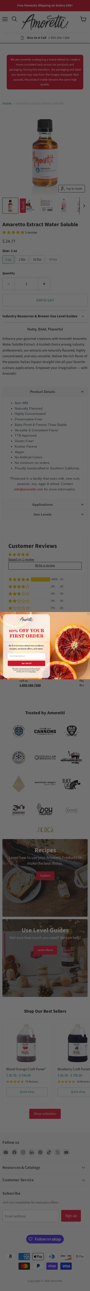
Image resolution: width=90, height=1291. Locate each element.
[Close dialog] (88, 614)
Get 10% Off (26, 663)
